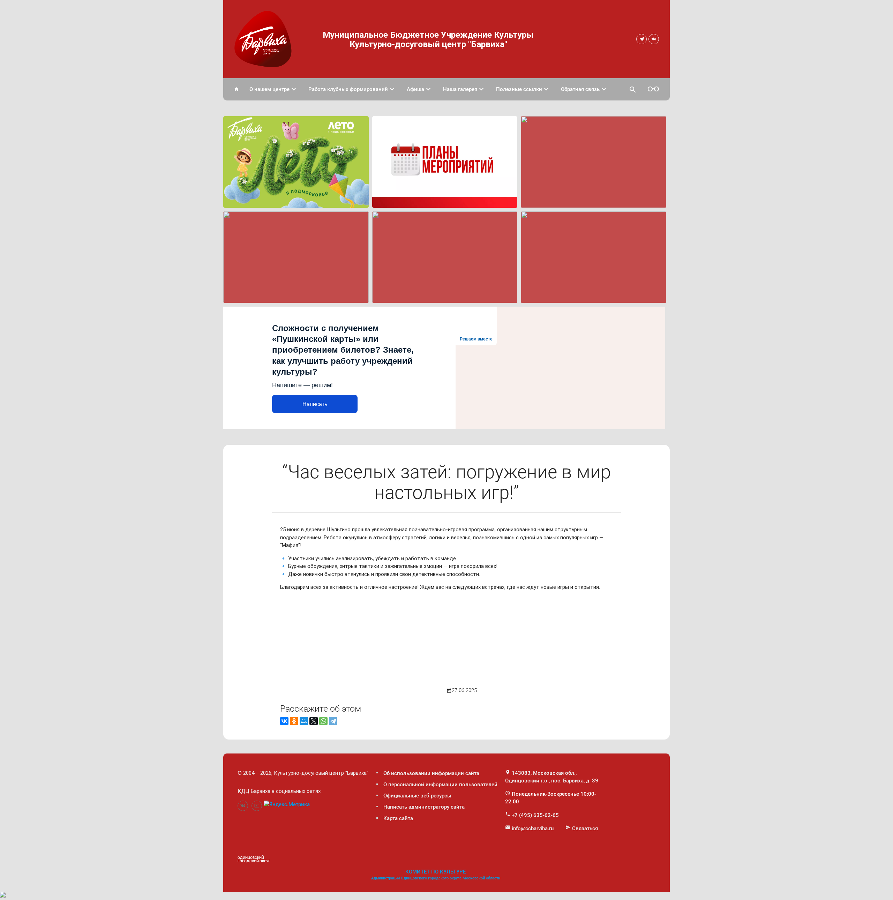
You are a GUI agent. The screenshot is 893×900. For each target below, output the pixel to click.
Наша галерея (464, 89)
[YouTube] (257, 806)
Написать (314, 404)
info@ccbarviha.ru (533, 828)
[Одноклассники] (294, 721)
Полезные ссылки (523, 89)
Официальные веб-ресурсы (417, 796)
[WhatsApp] (323, 721)
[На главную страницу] (264, 37)
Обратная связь (584, 89)
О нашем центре (273, 89)
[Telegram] (641, 39)
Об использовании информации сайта (431, 773)
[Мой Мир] (304, 721)
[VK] (653, 39)
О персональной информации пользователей (440, 784)
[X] (313, 721)
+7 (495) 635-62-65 (535, 815)
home (236, 89)
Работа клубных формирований (352, 89)
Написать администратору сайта (424, 807)
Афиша (420, 89)
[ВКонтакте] (284, 721)
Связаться (585, 828)
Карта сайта (398, 818)
